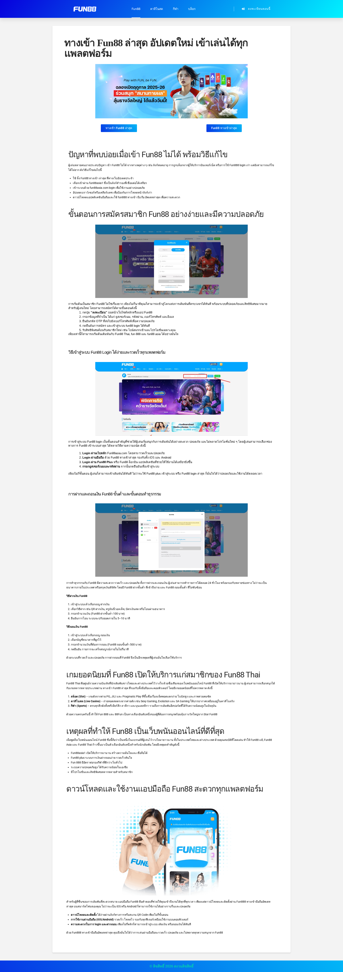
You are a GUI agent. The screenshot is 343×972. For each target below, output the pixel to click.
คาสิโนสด (156, 9)
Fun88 (136, 9)
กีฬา (175, 9)
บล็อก (192, 9)
